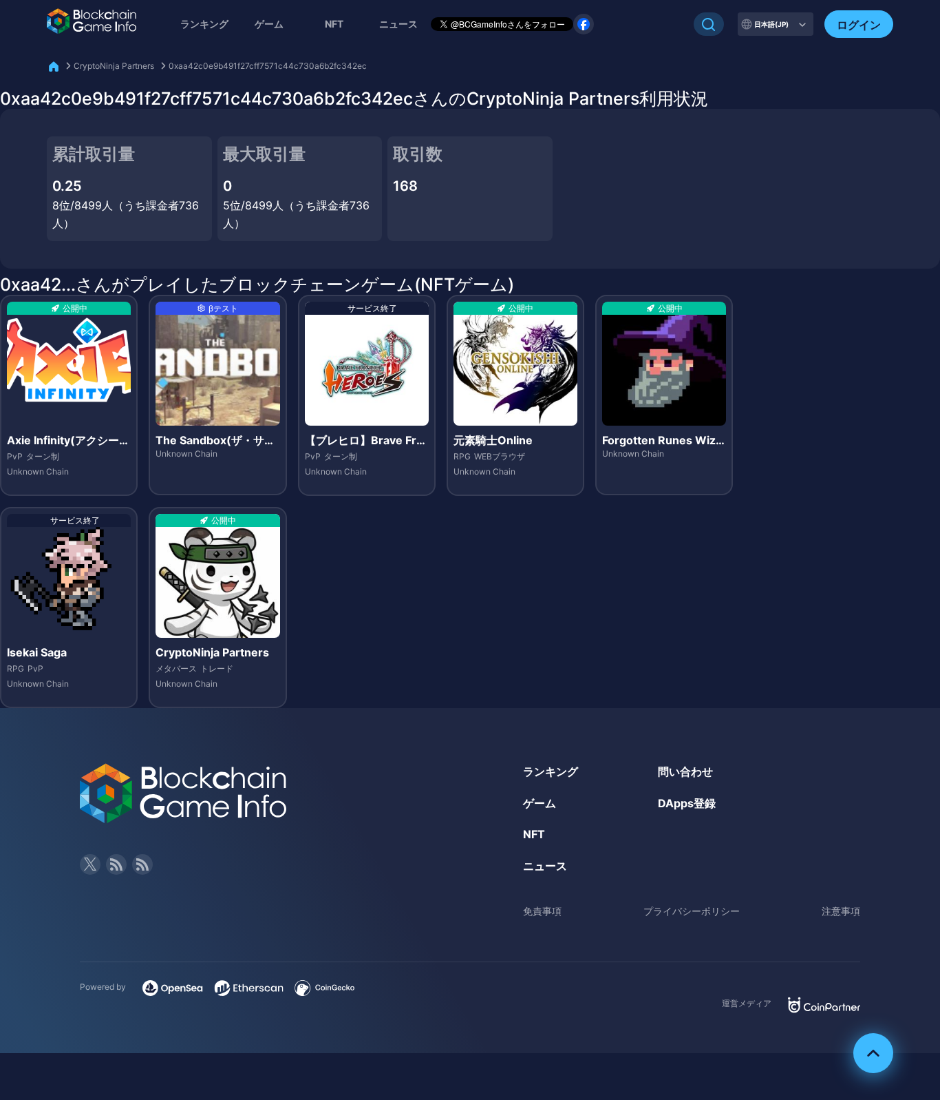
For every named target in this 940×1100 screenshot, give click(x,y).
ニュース (545, 866)
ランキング (204, 24)
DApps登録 (687, 803)
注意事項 (841, 911)
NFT (334, 24)
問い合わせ (685, 771)
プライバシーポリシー (691, 911)
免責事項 (542, 911)
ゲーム (269, 24)
